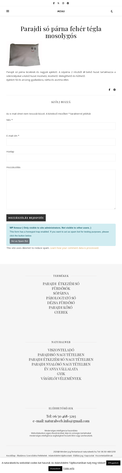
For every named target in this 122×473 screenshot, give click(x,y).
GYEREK (61, 312)
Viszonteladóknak (104, 455)
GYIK (61, 373)
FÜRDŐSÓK (61, 288)
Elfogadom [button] (113, 462)
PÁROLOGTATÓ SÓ (61, 298)
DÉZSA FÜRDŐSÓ (61, 302)
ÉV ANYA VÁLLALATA (61, 369)
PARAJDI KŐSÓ (61, 307)
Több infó (68, 468)
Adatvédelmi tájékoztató (60, 455)
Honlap (10, 151)
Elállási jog (78, 455)
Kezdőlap (11, 455)
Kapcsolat (89, 455)
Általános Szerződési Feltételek (32, 455)
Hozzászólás (13, 167)
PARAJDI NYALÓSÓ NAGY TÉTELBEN (61, 364)
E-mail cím (12, 135)
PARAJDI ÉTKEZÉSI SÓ (61, 283)
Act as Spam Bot (19, 241)
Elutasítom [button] (55, 468)
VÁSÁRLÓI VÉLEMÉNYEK (61, 378)
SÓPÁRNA (61, 293)
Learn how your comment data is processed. (74, 247)
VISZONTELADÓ (61, 350)
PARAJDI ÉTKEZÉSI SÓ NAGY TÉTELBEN (61, 359)
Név (9, 119)
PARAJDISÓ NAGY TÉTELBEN (61, 354)
